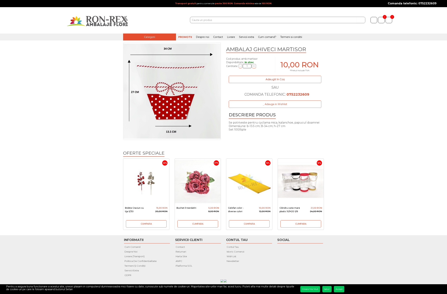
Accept (339, 289)
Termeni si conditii (291, 37)
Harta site (181, 256)
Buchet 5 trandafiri (186, 208)
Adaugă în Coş (275, 79)
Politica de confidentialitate (140, 261)
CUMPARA (146, 223)
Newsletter (233, 261)
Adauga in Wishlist (275, 104)
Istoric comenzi (235, 251)
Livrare (231, 37)
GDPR (127, 275)
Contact (218, 37)
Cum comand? (267, 37)
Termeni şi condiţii (134, 265)
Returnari (181, 251)
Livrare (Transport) (134, 256)
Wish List (231, 256)
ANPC (179, 261)
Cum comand (132, 246)
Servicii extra (246, 37)
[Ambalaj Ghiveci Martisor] (172, 91)
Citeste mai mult (310, 289)
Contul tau (233, 246)
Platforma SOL (184, 265)
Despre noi (202, 37)
